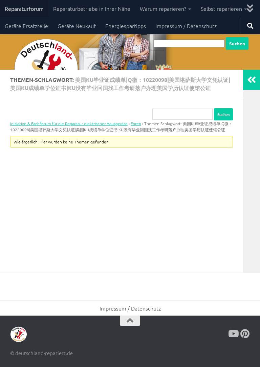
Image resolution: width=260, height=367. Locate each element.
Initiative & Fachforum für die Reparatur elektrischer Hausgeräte (69, 123)
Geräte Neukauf (77, 25)
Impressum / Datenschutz (186, 25)
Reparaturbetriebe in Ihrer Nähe (91, 8)
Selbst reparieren (221, 8)
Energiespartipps (125, 25)
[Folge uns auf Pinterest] (245, 334)
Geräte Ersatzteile (26, 25)
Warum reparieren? (163, 8)
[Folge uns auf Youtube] (233, 334)
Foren (136, 123)
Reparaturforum (24, 8)
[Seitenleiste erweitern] (251, 80)
